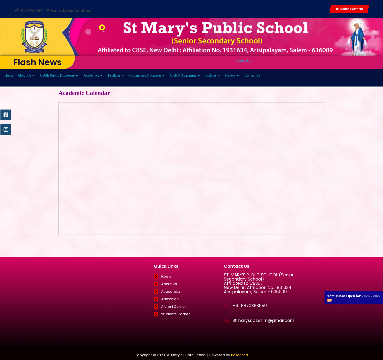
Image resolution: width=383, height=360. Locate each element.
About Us (24, 75)
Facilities (114, 75)
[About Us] (189, 284)
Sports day (233, 61)
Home (8, 75)
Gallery (230, 75)
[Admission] (189, 299)
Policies (210, 75)
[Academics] (189, 291)
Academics (91, 75)
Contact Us (252, 75)
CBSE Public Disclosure (57, 75)
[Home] (189, 276)
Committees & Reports (145, 75)
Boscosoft (239, 355)
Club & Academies (183, 75)
